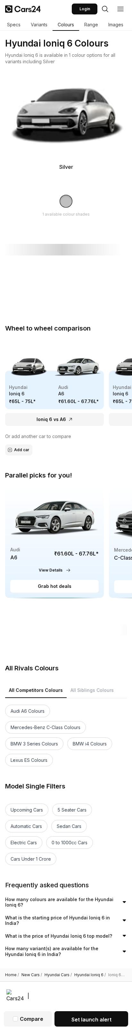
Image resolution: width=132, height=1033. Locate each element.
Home (12, 975)
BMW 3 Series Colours (34, 743)
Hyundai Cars (58, 975)
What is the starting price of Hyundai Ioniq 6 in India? (57, 920)
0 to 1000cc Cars (69, 842)
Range (91, 24)
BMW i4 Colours (90, 743)
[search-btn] (105, 9)
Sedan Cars (69, 826)
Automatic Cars (26, 826)
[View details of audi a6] (54, 541)
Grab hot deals (54, 586)
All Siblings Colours (92, 690)
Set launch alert (91, 1019)
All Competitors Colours (36, 690)
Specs (14, 24)
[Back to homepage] (23, 9)
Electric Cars (24, 842)
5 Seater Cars (72, 810)
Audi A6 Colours (28, 711)
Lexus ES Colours (29, 760)
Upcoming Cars (27, 810)
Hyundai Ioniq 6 (90, 975)
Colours (66, 24)
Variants (39, 24)
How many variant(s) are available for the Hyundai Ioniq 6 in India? (51, 951)
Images (115, 24)
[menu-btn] (120, 9)
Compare (31, 1019)
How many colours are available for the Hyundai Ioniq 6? (59, 902)
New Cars (31, 975)
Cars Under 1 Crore (31, 859)
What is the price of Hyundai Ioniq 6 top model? (58, 936)
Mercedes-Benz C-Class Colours (45, 727)
